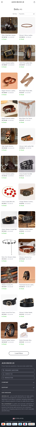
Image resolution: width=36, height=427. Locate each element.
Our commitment (6, 403)
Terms (19, 421)
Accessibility (28, 421)
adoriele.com (5, 396)
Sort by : (15, 13)
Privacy (22, 421)
